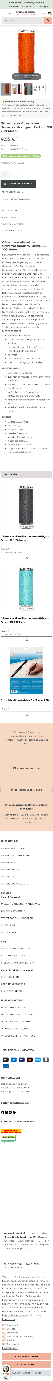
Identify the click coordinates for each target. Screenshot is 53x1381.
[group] (26, 506)
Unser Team (8, 862)
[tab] (10, 210)
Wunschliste (14, 192)
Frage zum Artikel (12, 224)
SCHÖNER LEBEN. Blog (28, 790)
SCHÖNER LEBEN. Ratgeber (17, 970)
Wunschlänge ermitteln (16, 948)
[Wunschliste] (10, 13)
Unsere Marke (10, 869)
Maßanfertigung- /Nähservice (20, 904)
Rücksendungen (11, 991)
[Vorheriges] (10, 53)
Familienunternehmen (19, 1021)
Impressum (8, 1319)
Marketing (12, 1332)
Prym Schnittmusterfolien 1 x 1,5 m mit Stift (26, 700)
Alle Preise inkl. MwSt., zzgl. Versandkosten (22, 1266)
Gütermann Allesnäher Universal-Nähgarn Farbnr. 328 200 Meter (25, 620)
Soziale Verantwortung (20, 1036)
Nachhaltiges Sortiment (20, 1014)
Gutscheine (8, 925)
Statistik (11, 1329)
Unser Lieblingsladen (15, 855)
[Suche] (48, 20)
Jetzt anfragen (41, 6)
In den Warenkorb (20, 183)
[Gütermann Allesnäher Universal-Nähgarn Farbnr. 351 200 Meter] (7, 89)
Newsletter (8, 932)
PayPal (10, 1340)
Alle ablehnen (26, 1364)
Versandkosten (24, 199)
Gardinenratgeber (13, 984)
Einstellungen (10, 1348)
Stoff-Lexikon (10, 977)
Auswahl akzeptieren (26, 1373)
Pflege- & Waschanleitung (18, 963)
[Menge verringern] (16, 174)
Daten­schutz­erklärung (14, 1315)
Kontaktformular (28, 768)
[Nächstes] (43, 53)
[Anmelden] (43, 13)
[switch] (6, 1377)
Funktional (13, 1344)
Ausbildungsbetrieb (17, 1029)
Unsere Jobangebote (14, 884)
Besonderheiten (11, 217)
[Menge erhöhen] (12, 174)
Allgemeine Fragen (13, 956)
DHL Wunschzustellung (20, 1336)
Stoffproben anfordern (17, 918)
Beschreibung (10, 210)
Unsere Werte (10, 876)
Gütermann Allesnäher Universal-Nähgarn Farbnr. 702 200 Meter (25, 538)
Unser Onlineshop (13, 848)
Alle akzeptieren (26, 1356)
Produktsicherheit (13, 230)
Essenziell (12, 1325)
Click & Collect (10, 897)
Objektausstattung (13, 911)
